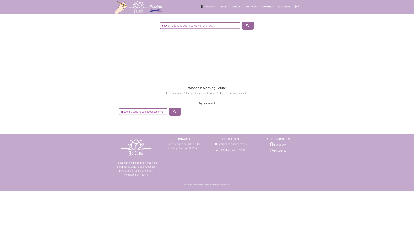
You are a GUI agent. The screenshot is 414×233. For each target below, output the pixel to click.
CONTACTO (251, 6)
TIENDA (236, 6)
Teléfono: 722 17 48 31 (232, 149)
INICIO (224, 6)
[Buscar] (175, 112)
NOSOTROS (267, 6)
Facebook (280, 144)
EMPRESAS (284, 6)
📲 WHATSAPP (208, 6)
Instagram (279, 151)
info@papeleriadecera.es (232, 144)
